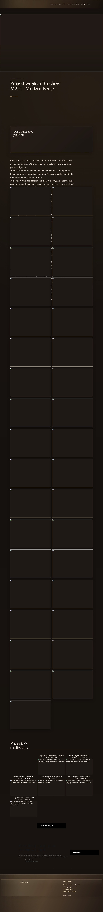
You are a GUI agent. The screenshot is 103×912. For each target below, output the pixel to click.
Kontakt (88, 4)
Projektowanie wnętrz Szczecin (71, 884)
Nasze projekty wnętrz (55, 4)
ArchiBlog (82, 4)
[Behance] (99, 29)
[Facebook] (99, 18)
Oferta (63, 4)
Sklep (77, 4)
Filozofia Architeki (71, 4)
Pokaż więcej (48, 826)
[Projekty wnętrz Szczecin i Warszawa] (8, 883)
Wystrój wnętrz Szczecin (69, 891)
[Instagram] (99, 24)
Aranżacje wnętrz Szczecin (70, 887)
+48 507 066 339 (24, 882)
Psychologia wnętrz (68, 889)
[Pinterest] (99, 21)
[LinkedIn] (99, 26)
